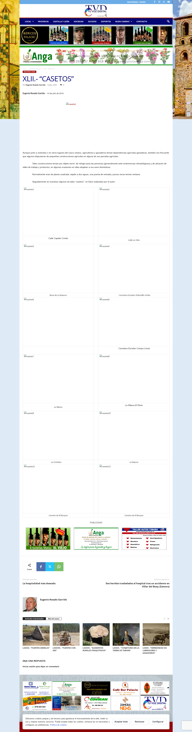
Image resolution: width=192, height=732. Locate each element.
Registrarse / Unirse (136, 2)
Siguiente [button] (169, 34)
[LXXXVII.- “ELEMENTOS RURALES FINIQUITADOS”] (96, 634)
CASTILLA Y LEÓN (61, 21)
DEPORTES (106, 21)
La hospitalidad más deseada (39, 583)
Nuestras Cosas (35, 69)
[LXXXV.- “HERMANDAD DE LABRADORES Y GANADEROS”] (156, 634)
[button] (168, 21)
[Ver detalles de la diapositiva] (96, 35)
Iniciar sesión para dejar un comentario (41, 666)
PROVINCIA (43, 21)
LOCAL (28, 21)
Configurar (158, 721)
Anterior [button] (23, 34)
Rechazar (139, 721)
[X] (164, 2)
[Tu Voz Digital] (96, 11)
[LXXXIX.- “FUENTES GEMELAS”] (36, 634)
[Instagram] (159, 2)
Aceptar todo (121, 721)
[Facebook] (154, 2)
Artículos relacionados (34, 619)
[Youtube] (168, 2)
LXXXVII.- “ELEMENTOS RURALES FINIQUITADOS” (94, 649)
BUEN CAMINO (122, 21)
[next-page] (168, 618)
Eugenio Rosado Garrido (35, 85)
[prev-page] (164, 618)
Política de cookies (58, 725)
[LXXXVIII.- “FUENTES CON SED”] (66, 634)
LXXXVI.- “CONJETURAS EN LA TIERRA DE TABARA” (126, 649)
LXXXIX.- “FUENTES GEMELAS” (36, 647)
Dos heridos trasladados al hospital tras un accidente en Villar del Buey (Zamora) (138, 585)
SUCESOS (92, 21)
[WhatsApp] (58, 566)
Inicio (25, 69)
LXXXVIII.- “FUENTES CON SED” (64, 649)
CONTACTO (141, 21)
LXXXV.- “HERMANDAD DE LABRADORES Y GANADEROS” (155, 650)
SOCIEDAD (79, 21)
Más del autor (53, 619)
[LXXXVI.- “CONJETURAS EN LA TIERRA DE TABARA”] (126, 634)
